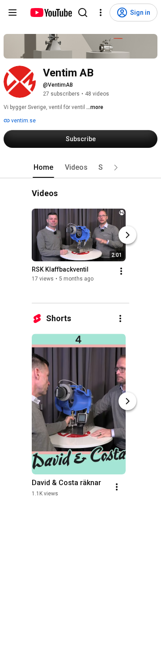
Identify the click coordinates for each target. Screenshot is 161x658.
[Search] (82, 12)
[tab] (43, 167)
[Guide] (12, 12)
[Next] (127, 235)
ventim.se (23, 120)
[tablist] (80, 167)
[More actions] (121, 272)
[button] (116, 167)
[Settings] (100, 12)
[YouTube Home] (50, 12)
